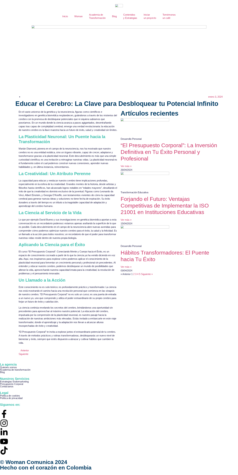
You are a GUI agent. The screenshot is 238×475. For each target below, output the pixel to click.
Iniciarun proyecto (150, 16)
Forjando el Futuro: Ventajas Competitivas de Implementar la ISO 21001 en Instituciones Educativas (165, 205)
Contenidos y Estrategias (130, 16)
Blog (114, 16)
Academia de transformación (15, 369)
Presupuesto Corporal (11, 384)
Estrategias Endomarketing (14, 381)
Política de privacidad (11, 398)
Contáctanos (6, 386)
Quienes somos (8, 367)
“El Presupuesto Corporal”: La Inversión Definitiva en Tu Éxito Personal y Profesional (169, 152)
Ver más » (126, 166)
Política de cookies (10, 395)
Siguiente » (147, 274)
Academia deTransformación (97, 16)
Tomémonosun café (169, 16)
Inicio (65, 16)
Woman (78, 16)
